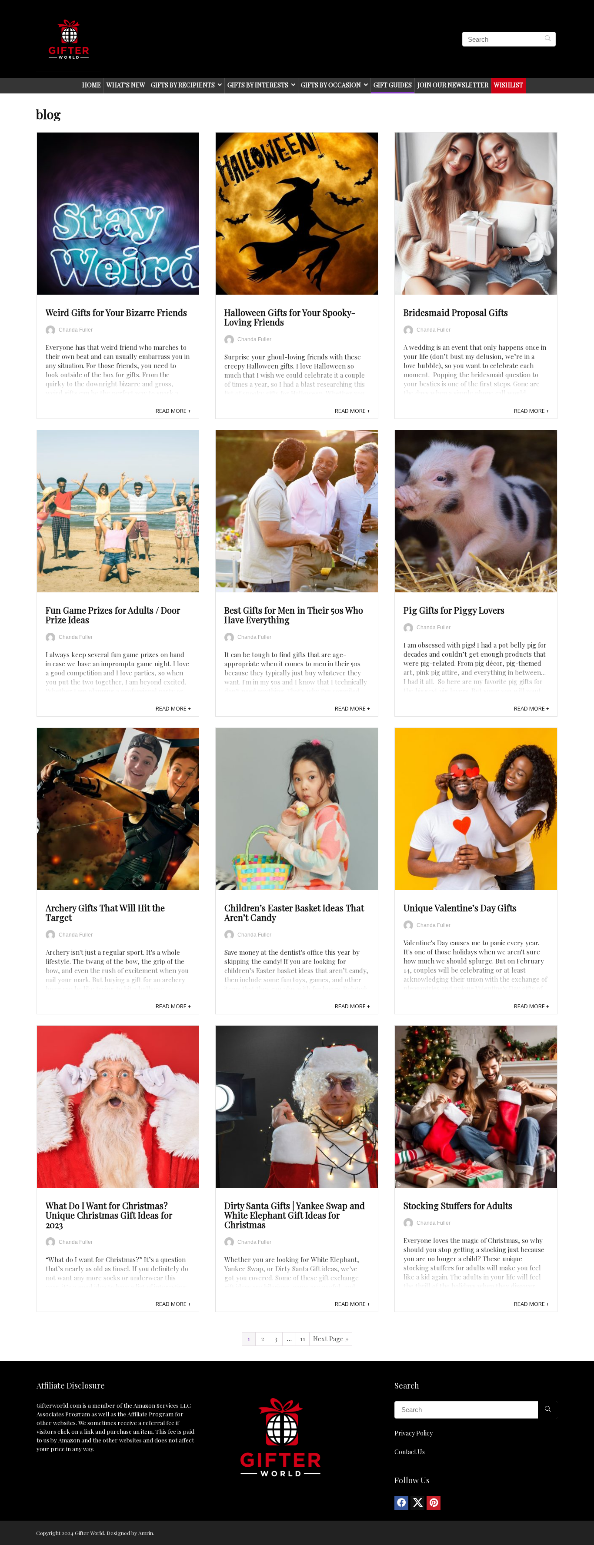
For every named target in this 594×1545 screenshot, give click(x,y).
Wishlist (508, 85)
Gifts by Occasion (331, 85)
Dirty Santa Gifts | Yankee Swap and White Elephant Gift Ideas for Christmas (294, 1214)
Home (91, 85)
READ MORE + (173, 411)
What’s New (126, 85)
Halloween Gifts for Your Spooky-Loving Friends (289, 317)
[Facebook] (401, 1503)
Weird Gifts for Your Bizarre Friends (116, 312)
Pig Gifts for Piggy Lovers (454, 610)
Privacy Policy (413, 1433)
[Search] (548, 39)
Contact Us (409, 1452)
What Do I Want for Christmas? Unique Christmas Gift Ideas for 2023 (109, 1214)
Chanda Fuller (76, 330)
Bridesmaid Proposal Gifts (456, 312)
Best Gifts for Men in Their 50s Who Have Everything (293, 614)
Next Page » (331, 1338)
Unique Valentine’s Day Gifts (460, 908)
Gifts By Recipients (183, 85)
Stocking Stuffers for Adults (458, 1205)
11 (302, 1338)
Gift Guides (393, 85)
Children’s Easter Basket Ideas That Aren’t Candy (294, 912)
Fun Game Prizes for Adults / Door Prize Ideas (113, 614)
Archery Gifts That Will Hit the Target (105, 912)
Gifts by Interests (257, 85)
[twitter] (417, 1503)
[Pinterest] (433, 1503)
